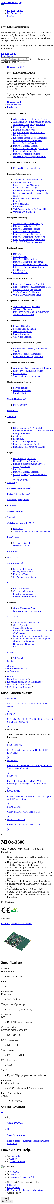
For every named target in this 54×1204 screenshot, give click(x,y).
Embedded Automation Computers (29, 190)
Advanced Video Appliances (26, 306)
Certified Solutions (22, 182)
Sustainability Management (26, 622)
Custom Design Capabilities (26, 168)
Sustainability (13, 617)
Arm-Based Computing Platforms (29, 124)
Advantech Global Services (18, 488)
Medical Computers (22, 331)
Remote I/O (18, 206)
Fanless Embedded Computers (27, 140)
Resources (18, 528)
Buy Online (15, 1156)
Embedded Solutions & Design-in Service (33, 430)
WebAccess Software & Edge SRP (29, 209)
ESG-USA (18, 646)
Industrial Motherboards (24, 151)
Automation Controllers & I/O (27, 179)
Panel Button (7, 56)
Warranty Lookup (21, 545)
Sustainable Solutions (23, 628)
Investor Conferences (23, 594)
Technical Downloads (21, 923)
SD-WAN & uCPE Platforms (27, 292)
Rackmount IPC (20, 272)
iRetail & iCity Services (24, 458)
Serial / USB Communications (27, 242)
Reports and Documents (24, 644)
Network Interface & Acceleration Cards (32, 286)
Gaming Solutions (21, 466)
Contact (11, 661)
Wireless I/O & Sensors (24, 211)
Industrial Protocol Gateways (27, 234)
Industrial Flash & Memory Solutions (30, 148)
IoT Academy (13, 551)
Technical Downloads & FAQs (20, 523)
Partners (11, 505)
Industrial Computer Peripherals (28, 262)
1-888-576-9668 (17, 1161)
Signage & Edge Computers (26, 376)
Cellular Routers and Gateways (28, 223)
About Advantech (14, 563)
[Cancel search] (24, 62)
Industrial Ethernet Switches (26, 229)
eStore (10, 666)
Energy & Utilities (21, 433)
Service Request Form (23, 543)
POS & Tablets (20, 373)
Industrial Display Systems (25, 146)
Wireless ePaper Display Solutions (29, 156)
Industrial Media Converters (26, 231)
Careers (10, 652)
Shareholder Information (24, 596)
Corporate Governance (24, 591)
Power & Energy (21, 203)
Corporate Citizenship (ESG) (23, 1177)
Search (10, 16)
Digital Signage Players (24, 129)
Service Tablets (20, 387)
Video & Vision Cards (23, 314)
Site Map (11, 1185)
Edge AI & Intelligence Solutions (29, 132)
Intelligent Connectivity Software (29, 239)
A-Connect (12, 671)
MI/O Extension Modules (19, 684)
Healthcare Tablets (22, 390)
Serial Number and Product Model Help (32, 531)
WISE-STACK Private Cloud (27, 294)
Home (10, 676)
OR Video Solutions (22, 337)
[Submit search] (21, 62)
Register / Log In (15, 67)
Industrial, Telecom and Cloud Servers (31, 284)
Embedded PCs (20, 135)
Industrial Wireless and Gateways (29, 237)
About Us (11, 557)
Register (11, 10)
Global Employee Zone (24, 608)
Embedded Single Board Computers (30, 138)
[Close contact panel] (2, 1112)
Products (11, 107)
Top (5, 1198)
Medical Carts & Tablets (24, 329)
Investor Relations (15, 583)
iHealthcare (18, 438)
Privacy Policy (14, 1187)
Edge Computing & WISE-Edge (28, 428)
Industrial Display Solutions (26, 472)
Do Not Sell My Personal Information (25, 1190)
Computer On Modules (24, 127)
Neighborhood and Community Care (30, 636)
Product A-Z (12, 411)
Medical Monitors (21, 334)
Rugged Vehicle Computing (26, 461)
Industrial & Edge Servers (25, 441)
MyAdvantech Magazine (25, 577)
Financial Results (21, 588)
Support (11, 517)
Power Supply (20, 405)
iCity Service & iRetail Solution (28, 371)
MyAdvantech (14, 13)
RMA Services (13, 537)
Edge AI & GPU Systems (25, 259)
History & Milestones (23, 571)
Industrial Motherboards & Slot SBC (30, 264)
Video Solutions (20, 480)
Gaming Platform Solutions (26, 143)
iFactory (17, 436)
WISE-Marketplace (16, 668)
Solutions (11, 416)
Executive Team (20, 574)
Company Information (23, 569)
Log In (20, 10)
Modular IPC (19, 270)
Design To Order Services (18, 494)
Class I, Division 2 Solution (26, 185)
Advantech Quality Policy (18, 499)
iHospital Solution (21, 326)
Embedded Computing (18, 679)
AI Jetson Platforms (22, 309)
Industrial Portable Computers (27, 353)
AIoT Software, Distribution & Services (32, 119)
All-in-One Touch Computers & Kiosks (32, 368)
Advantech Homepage (11, 2)
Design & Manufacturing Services (29, 464)
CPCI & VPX (20, 256)
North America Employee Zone (28, 611)
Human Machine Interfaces (26, 198)
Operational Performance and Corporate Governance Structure (32, 640)
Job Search (18, 658)
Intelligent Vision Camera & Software (31, 312)
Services (11, 482)
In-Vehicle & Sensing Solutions (28, 356)
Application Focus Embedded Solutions (32, 121)
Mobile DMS (19, 393)
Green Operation (21, 625)
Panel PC (17, 201)
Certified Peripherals (16, 399)
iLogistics (17, 469)
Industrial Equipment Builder (27, 444)
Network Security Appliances (27, 289)
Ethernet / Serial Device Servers (28, 226)
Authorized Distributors (17, 511)
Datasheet (5, 923)
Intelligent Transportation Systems (29, 267)
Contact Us (15, 1174)
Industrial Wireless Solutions (26, 154)
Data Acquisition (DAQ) (25, 187)
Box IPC (17, 254)
